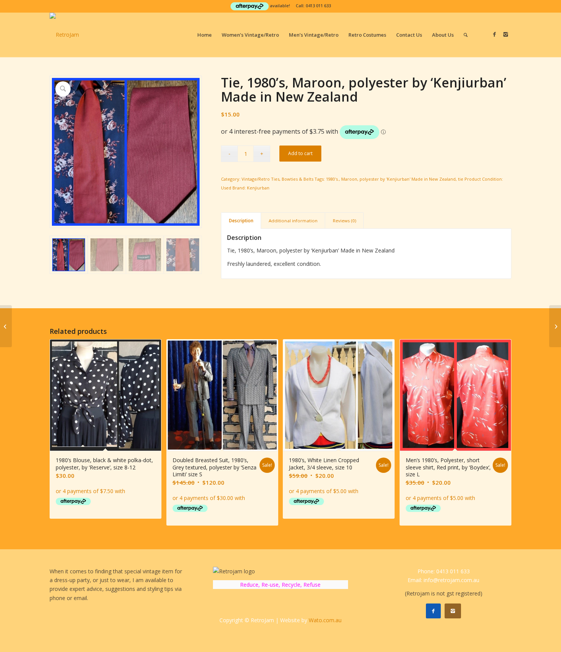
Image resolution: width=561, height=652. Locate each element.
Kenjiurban (258, 188)
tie (460, 179)
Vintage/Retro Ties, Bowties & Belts (277, 179)
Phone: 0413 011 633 (444, 571)
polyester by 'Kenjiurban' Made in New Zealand (407, 179)
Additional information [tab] (293, 220)
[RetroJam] (64, 35)
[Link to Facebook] (494, 34)
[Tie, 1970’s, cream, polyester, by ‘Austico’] (6, 326)
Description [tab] (241, 220)
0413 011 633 (318, 5)
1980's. (332, 179)
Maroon (349, 179)
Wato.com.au (325, 620)
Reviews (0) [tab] (344, 220)
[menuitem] (204, 35)
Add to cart (300, 153)
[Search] (465, 35)
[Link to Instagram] (505, 34)
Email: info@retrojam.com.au (443, 580)
